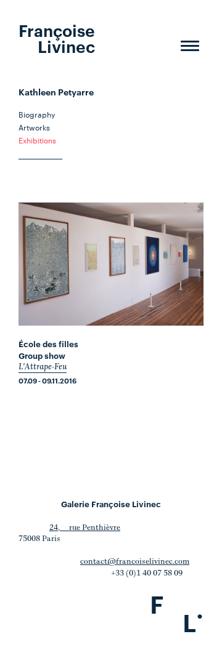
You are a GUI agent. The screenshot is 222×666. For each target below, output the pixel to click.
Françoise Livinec (56, 38)
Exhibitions (37, 139)
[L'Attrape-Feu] (111, 264)
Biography (36, 113)
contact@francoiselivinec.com (134, 562)
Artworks (34, 126)
